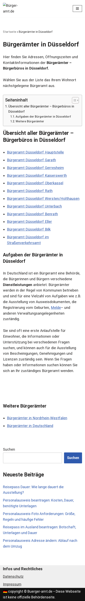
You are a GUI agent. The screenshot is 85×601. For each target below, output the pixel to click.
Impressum (12, 584)
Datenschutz (13, 576)
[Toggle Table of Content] (73, 100)
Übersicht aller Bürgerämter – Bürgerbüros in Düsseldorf (41, 108)
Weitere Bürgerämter (30, 121)
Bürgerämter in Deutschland (30, 426)
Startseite (9, 31)
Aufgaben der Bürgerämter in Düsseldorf (43, 116)
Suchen (9, 449)
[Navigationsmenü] (77, 8)
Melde (56, 307)
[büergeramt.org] (15, 8)
